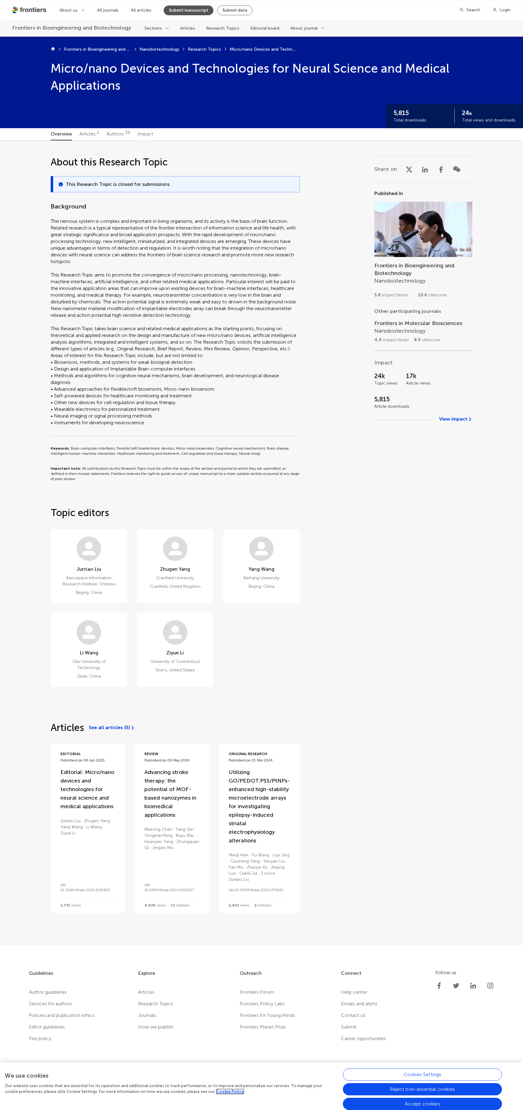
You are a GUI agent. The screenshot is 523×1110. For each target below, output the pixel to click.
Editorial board (264, 28)
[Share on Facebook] (441, 169)
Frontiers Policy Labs (262, 1004)
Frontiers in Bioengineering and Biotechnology (97, 49)
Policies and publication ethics (62, 1015)
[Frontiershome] (30, 10)
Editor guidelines (47, 1027)
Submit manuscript (188, 10)
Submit (349, 1027)
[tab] (61, 134)
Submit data (234, 10)
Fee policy (40, 1038)
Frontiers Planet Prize (263, 1027)
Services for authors (50, 1004)
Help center (354, 992)
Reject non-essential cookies (422, 1089)
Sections (153, 28)
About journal (304, 28)
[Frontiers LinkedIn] (473, 985)
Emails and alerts (359, 1004)
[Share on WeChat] (457, 169)
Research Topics (222, 28)
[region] (261, 1086)
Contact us (353, 1015)
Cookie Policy (230, 1091)
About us (69, 10)
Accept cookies (422, 1104)
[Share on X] (409, 169)
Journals (147, 1015)
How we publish (155, 1027)
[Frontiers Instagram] (490, 985)
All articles (141, 10)
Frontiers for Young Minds (267, 1015)
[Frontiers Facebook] (439, 985)
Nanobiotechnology (159, 49)
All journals (108, 10)
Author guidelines (48, 992)
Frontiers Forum (257, 992)
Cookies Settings (422, 1074)
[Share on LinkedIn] (425, 169)
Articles (187, 28)
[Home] (53, 49)
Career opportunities (363, 1038)
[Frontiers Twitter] (456, 985)
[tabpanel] (261, 543)
